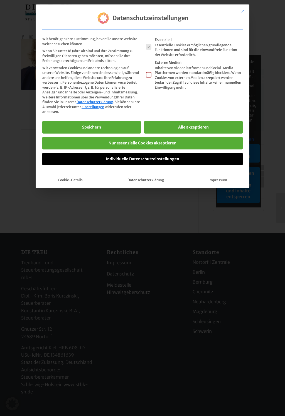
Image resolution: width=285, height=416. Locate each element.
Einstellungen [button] (93, 107)
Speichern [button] (91, 127)
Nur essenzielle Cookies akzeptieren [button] (142, 143)
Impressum (217, 180)
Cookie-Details (70, 180)
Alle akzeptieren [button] (193, 127)
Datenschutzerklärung (95, 102)
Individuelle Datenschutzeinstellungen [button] (142, 158)
